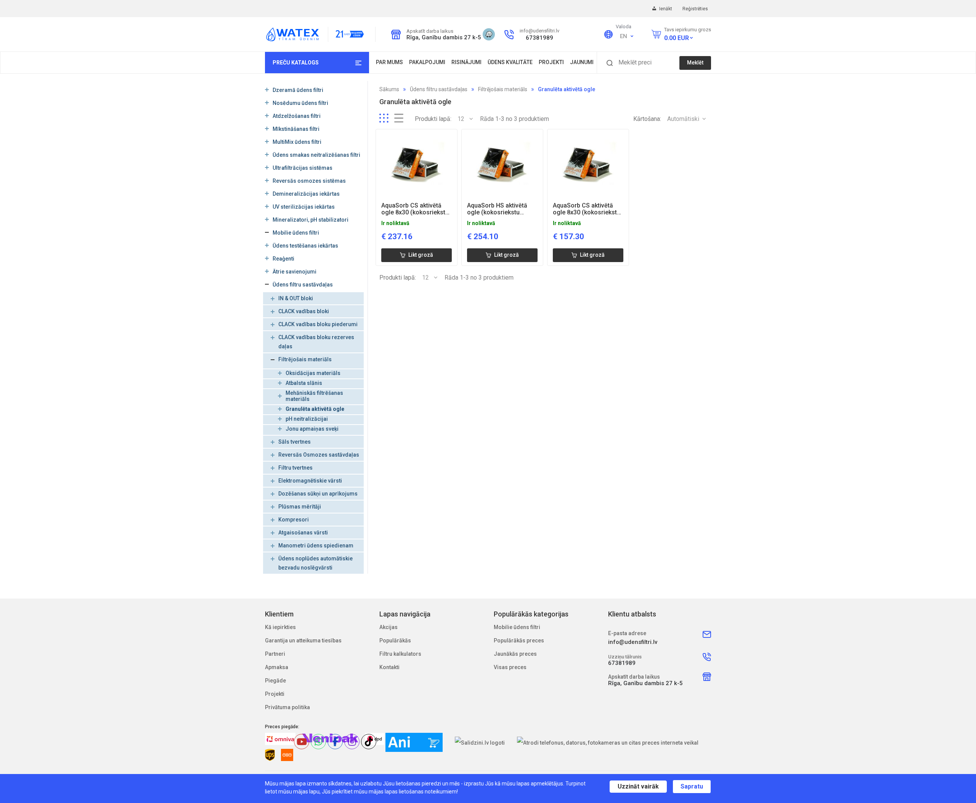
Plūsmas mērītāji (299, 507)
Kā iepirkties (280, 627)
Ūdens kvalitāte (510, 62)
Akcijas (388, 627)
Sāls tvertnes (294, 442)
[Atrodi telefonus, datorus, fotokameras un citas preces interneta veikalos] (608, 742)
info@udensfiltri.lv (539, 31)
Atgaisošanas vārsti (303, 532)
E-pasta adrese (627, 633)
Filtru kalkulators (400, 654)
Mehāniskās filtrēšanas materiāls (314, 396)
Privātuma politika (287, 707)
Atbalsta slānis (304, 383)
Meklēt (695, 63)
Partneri (275, 654)
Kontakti (389, 667)
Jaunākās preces (515, 654)
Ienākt (666, 8)
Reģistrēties (695, 8)
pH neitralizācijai (307, 419)
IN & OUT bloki (295, 298)
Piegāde (275, 680)
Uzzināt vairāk (638, 786)
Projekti (551, 62)
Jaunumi (582, 62)
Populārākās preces (519, 640)
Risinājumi (466, 62)
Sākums (389, 89)
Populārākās (395, 640)
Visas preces (510, 667)
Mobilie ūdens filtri (517, 627)
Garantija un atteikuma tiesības (303, 640)
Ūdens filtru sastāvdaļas (438, 89)
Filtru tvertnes (295, 468)
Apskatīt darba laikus (429, 31)
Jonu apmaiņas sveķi (312, 429)
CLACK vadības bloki (303, 311)
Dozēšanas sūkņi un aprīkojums (318, 494)
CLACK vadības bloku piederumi (318, 324)
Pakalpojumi (427, 62)
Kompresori (293, 520)
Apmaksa (276, 667)
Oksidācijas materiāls (313, 373)
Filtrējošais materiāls (305, 359)
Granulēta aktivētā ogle (315, 409)
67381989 (539, 37)
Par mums (389, 62)
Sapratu (692, 786)
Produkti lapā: (433, 118)
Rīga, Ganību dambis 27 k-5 (441, 37)
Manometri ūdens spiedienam (315, 545)
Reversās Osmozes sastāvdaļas (318, 455)
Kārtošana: (647, 118)
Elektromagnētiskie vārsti (310, 481)
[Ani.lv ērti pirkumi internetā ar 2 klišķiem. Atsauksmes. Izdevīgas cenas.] (414, 742)
